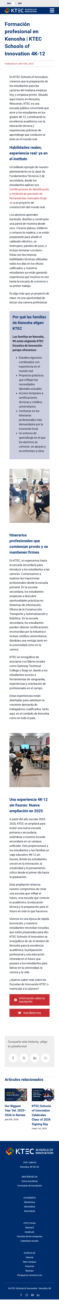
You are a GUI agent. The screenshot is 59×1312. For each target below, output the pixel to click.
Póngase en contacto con (29, 1275)
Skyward (29, 1227)
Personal (29, 1266)
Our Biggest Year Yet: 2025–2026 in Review (15, 1110)
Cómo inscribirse (29, 1181)
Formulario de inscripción (29, 1185)
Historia (29, 1257)
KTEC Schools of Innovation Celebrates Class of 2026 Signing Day (41, 1115)
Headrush (29, 1232)
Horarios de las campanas (29, 1236)
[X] (24, 1058)
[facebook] (21, 1295)
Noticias (29, 1270)
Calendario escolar (29, 1241)
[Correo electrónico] (45, 1058)
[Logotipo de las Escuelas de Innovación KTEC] (21, 9)
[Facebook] (13, 1058)
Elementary (29, 1202)
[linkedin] (38, 1295)
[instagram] (26, 1295)
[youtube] (32, 1295)
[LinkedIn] (35, 1058)
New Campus (29, 1262)
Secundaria (29, 1206)
